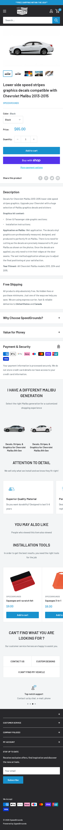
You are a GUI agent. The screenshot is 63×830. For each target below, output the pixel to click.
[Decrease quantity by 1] (17, 139)
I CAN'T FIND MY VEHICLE (31, 672)
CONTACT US (17, 661)
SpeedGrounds (11, 103)
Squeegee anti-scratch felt (19, 600)
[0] (57, 11)
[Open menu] (4, 11)
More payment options (31, 167)
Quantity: (7, 139)
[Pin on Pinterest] (46, 178)
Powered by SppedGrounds (14, 823)
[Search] (56, 20)
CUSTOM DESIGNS (45, 661)
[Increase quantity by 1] (34, 139)
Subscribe (13, 779)
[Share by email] (58, 178)
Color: (9, 113)
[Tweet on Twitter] (52, 178)
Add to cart (31, 150)
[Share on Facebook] (40, 178)
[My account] (51, 11)
